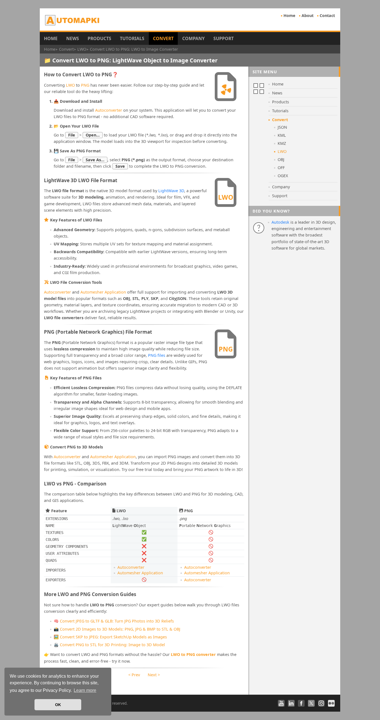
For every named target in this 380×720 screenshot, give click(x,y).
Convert (163, 38)
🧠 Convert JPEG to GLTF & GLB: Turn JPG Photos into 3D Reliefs (114, 621)
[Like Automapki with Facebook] (301, 703)
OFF (281, 167)
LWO (70, 85)
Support (223, 38)
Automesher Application (103, 292)
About (308, 15)
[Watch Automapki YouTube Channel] (281, 703)
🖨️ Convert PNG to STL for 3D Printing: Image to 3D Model (109, 644)
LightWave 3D (171, 190)
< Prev (134, 674)
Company (193, 38)
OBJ (281, 159)
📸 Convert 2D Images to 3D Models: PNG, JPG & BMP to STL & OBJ (117, 629)
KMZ (282, 143)
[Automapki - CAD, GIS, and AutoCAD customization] (73, 20)
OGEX (283, 175)
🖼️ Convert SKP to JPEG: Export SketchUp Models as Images (110, 637)
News (72, 38)
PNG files (156, 355)
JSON (282, 127)
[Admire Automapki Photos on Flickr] (331, 703)
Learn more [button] (85, 690)
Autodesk (280, 222)
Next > (154, 674)
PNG (85, 85)
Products (99, 38)
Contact (327, 15)
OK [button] (58, 704)
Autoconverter (108, 110)
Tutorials (132, 38)
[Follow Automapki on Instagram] (321, 703)
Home (289, 15)
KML (282, 135)
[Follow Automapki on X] (311, 703)
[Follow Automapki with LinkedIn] (291, 703)
